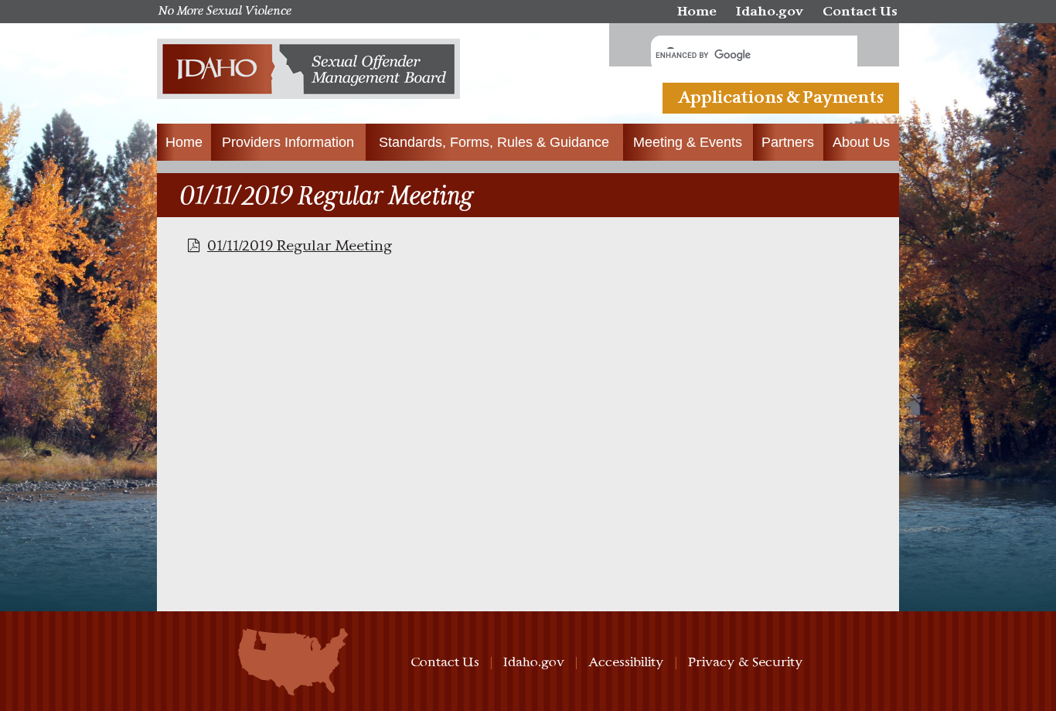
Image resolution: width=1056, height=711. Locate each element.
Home (697, 12)
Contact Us (860, 12)
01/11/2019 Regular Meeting (299, 246)
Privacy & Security (745, 662)
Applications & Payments (781, 98)
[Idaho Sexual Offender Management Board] (308, 73)
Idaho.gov (769, 12)
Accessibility (626, 662)
